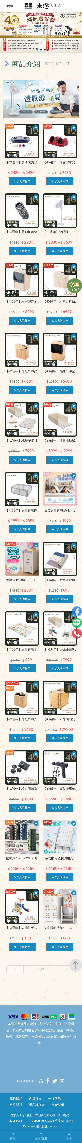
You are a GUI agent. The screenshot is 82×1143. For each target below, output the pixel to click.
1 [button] (37, 50)
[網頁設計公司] (53, 1126)
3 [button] (45, 50)
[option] (41, 32)
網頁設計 (41, 1126)
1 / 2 (41, 969)
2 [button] (41, 50)
